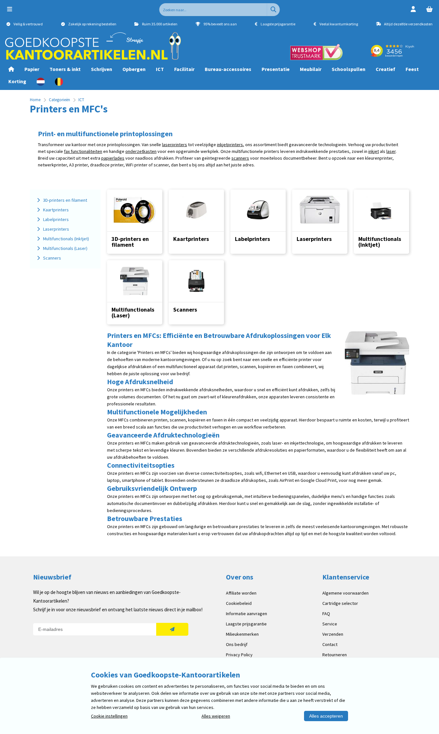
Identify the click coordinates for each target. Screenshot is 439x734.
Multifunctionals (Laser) (133, 312)
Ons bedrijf (236, 644)
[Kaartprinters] (196, 210)
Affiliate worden (241, 593)
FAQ (326, 613)
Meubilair (310, 69)
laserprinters (174, 144)
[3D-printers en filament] (134, 210)
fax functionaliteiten (83, 151)
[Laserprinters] (319, 210)
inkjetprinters (230, 144)
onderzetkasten (141, 151)
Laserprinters (314, 239)
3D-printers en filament (130, 241)
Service (329, 624)
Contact (329, 644)
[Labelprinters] (258, 210)
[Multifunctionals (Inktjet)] (381, 210)
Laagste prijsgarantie (246, 624)
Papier (31, 69)
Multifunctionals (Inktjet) (379, 241)
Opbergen (134, 69)
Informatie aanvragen (246, 613)
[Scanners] (196, 281)
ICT (160, 69)
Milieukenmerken (242, 634)
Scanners (185, 309)
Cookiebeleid (239, 603)
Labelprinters (252, 239)
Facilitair (184, 69)
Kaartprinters (191, 239)
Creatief (385, 69)
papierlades (112, 158)
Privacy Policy (239, 655)
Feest (412, 69)
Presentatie (276, 69)
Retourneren (334, 655)
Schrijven (101, 69)
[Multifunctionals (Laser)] (134, 281)
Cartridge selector (340, 603)
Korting (17, 81)
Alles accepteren (326, 716)
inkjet (373, 151)
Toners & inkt (65, 69)
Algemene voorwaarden (345, 593)
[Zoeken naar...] (273, 9)
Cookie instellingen (109, 716)
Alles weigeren (216, 716)
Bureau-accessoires (228, 69)
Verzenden (332, 634)
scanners (240, 158)
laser (391, 151)
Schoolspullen (348, 69)
